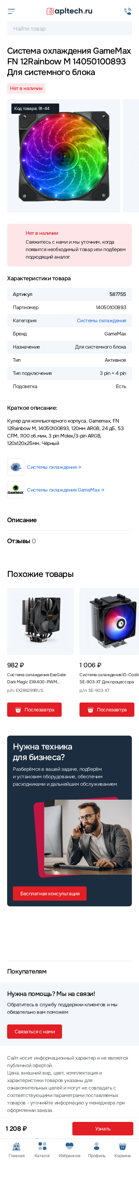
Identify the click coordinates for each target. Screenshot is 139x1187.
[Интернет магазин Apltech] (69, 11)
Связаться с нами (35, 1031)
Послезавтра (39, 709)
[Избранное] (65, 596)
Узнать (102, 1128)
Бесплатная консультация (49, 893)
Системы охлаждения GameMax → (65, 490)
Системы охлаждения (101, 320)
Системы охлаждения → (54, 467)
